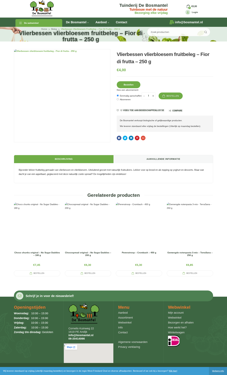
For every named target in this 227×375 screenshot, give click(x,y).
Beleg (54, 29)
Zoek (205, 32)
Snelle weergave (37, 230)
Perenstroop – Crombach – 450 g (139, 252)
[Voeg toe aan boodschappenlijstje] (44, 230)
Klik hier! (173, 371)
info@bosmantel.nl (80, 335)
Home (44, 29)
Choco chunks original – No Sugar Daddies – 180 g (37, 253)
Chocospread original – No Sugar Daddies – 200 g (88, 253)
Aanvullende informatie (163, 159)
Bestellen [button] (129, 84)
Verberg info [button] (218, 371)
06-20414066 (76, 338)
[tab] (64, 159)
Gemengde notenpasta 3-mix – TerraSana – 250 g (190, 253)
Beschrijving (64, 159)
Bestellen (172, 96)
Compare (177, 110)
